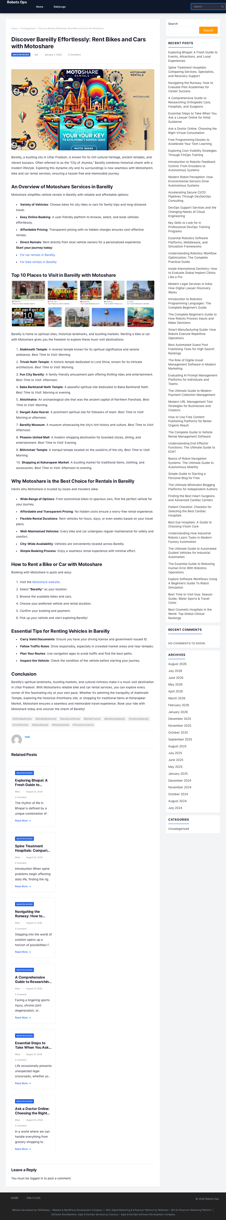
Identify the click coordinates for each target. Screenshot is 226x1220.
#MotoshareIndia (60, 724)
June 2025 (175, 760)
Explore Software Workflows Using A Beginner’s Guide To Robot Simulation (192, 583)
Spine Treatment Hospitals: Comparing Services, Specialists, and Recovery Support (191, 72)
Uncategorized (27, 28)
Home (14, 28)
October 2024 (178, 794)
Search (173, 24)
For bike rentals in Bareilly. (38, 262)
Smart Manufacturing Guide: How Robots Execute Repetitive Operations (192, 334)
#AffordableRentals (22, 718)
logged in (36, 1178)
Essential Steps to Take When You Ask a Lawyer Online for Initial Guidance (33, 1049)
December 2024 (179, 780)
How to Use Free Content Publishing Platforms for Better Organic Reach (190, 421)
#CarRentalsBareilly (139, 718)
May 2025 (175, 767)
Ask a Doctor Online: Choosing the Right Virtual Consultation (32, 1113)
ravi (36, 54)
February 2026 (178, 705)
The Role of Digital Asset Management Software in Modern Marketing (192, 364)
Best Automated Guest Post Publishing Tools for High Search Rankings (191, 349)
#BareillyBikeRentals (46, 718)
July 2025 (175, 753)
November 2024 (179, 787)
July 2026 (175, 671)
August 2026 (177, 664)
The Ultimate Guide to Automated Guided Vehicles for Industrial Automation (192, 553)
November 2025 (179, 725)
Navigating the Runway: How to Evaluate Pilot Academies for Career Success (190, 87)
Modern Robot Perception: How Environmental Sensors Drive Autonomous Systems (190, 181)
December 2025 (179, 718)
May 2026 (175, 684)
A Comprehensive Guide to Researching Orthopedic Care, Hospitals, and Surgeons (189, 102)
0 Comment (74, 54)
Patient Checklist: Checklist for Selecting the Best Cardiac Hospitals (190, 511)
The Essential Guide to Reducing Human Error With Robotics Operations (191, 568)
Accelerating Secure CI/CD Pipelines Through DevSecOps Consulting (189, 197)
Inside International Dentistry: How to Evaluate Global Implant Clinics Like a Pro (192, 273)
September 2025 (180, 739)
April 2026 (175, 691)
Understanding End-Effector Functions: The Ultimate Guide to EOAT (191, 448)
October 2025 (178, 732)
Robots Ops (17, 2)
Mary (17, 791)
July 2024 (175, 808)
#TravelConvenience (83, 724)
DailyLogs (33, 1197)
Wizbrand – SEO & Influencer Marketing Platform (184, 1210)
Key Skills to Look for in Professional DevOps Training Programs (189, 227)
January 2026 (178, 712)
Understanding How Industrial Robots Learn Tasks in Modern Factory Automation (190, 537)
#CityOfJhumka (20, 724)
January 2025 (178, 773)
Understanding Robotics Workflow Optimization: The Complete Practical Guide (192, 258)
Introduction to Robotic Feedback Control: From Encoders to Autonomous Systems (191, 166)
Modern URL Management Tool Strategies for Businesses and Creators (190, 406)
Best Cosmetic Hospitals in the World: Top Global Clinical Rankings (190, 614)
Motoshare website (46, 582)
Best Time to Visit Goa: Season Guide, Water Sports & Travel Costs (190, 599)
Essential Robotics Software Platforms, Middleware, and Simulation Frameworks (188, 242)
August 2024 (177, 801)
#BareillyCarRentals (70, 718)
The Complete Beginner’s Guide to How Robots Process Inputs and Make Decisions (192, 319)
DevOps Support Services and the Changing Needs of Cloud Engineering (192, 212)
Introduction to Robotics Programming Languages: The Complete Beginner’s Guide (189, 303)
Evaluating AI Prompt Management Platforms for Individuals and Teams (192, 380)
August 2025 (177, 746)
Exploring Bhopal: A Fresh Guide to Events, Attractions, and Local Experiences (193, 57)
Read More (23, 820)
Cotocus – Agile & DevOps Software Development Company (142, 1214)
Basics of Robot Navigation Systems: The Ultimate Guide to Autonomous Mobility (191, 463)
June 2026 (175, 678)
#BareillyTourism (92, 718)
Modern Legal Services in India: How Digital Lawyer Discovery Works (190, 288)
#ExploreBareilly (40, 724)
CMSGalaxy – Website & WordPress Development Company (69, 1210)
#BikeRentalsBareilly (114, 718)
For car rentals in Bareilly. (38, 255)
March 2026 (176, 698)
